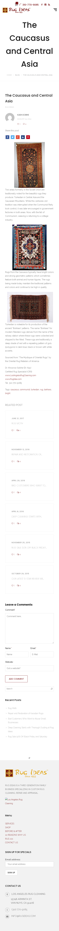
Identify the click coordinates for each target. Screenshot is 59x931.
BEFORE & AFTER (13, 831)
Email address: (12, 859)
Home (9, 75)
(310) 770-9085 (19, 909)
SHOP (7, 827)
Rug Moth (12, 708)
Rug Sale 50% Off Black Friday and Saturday (27, 736)
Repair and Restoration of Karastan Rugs (25, 713)
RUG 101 (9, 839)
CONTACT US (11, 842)
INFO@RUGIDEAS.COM (23, 916)
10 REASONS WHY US (15, 835)
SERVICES (9, 823)
